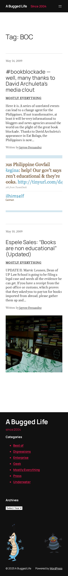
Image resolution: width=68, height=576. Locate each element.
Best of (18, 445)
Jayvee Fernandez (30, 147)
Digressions (22, 451)
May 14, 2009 (14, 61)
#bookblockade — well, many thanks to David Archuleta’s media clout (30, 81)
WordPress (56, 568)
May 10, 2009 (14, 231)
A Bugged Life (16, 6)
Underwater (22, 482)
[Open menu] (60, 6)
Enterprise (21, 457)
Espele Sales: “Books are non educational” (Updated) (31, 248)
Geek (17, 464)
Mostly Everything (24, 98)
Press (17, 476)
